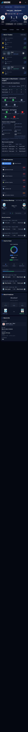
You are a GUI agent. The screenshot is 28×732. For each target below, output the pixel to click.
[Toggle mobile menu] (25, 2)
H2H (23, 29)
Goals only (23, 34)
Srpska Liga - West (11, 13)
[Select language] (21, 2)
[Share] (15, 24)
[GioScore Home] (5, 2)
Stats (18, 29)
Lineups (12, 29)
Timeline (4, 29)
